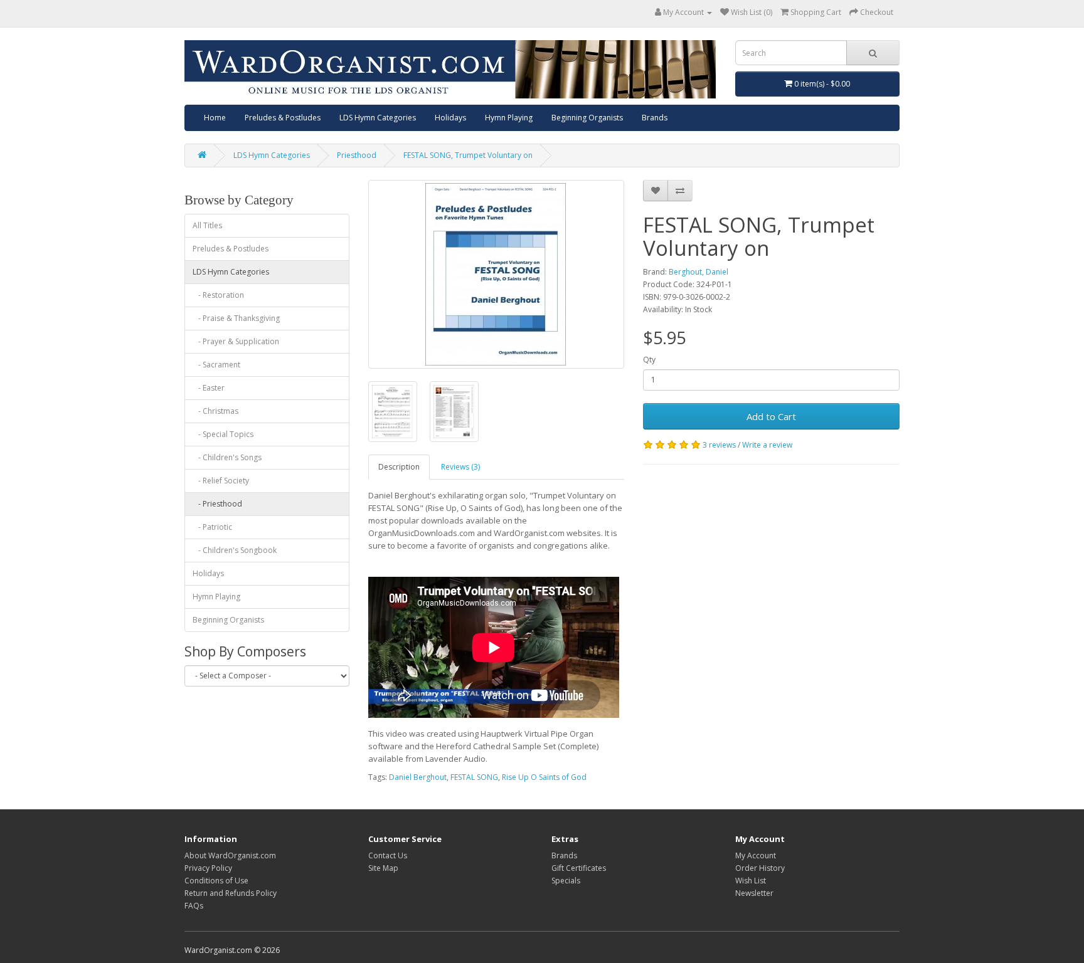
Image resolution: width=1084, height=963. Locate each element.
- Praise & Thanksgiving (236, 318)
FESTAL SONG (474, 777)
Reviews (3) (460, 466)
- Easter (209, 387)
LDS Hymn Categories (377, 117)
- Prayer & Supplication (236, 341)
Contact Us (387, 855)
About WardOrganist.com (230, 855)
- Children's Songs (227, 457)
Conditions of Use (216, 880)
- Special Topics (223, 434)
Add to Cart (771, 416)
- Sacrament (216, 364)
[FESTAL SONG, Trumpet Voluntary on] (496, 274)
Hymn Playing (509, 117)
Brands (654, 117)
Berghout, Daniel (698, 271)
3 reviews (719, 444)
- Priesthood (217, 503)
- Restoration (218, 295)
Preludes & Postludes (283, 117)
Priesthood (356, 155)
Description (399, 466)
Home (215, 117)
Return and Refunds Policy (230, 893)
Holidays (450, 117)
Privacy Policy (208, 868)
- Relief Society (221, 480)
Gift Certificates (578, 868)
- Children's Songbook (235, 550)
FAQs (193, 905)
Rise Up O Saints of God (544, 777)
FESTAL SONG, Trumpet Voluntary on (468, 155)
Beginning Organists (587, 117)
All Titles (207, 225)
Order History (760, 868)
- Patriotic (212, 527)
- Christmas (215, 411)
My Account (755, 855)
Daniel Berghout (418, 777)
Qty (649, 359)
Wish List (750, 880)
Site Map (383, 868)
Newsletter (754, 893)
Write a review (767, 444)
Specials (565, 880)
